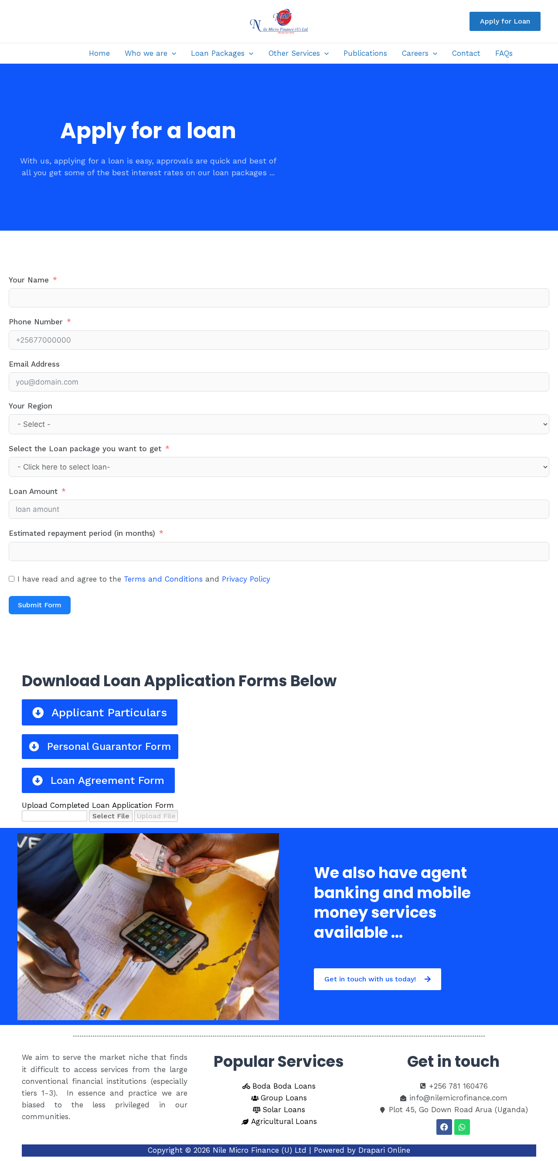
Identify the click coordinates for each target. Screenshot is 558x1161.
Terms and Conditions (163, 579)
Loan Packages (218, 53)
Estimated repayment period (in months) (82, 533)
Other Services (294, 53)
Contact (466, 53)
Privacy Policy (246, 579)
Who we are (146, 53)
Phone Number (36, 321)
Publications (365, 53)
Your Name (29, 280)
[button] (505, 21)
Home (99, 53)
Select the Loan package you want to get (85, 448)
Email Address (34, 364)
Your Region (30, 406)
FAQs (504, 53)
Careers (415, 53)
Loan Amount (33, 491)
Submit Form (39, 605)
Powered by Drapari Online (362, 1150)
